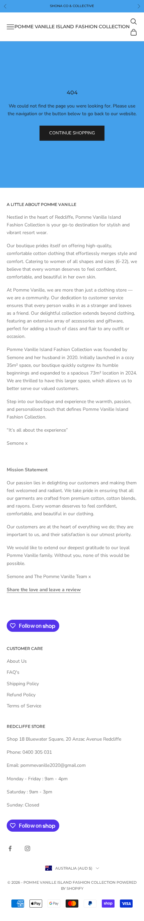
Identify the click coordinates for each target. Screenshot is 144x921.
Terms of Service (24, 706)
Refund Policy (21, 695)
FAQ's (13, 672)
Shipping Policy (23, 684)
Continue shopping (72, 133)
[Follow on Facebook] (10, 848)
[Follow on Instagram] (27, 848)
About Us (17, 661)
